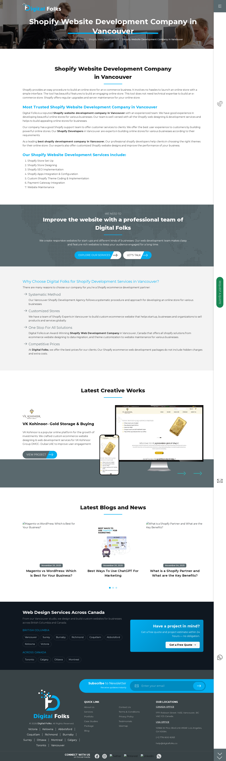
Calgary (44, 659)
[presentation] (181, 473)
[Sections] (220, 755)
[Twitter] (115, 756)
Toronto (29, 659)
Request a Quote (219, 292)
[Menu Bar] (220, 6)
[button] (110, 588)
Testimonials (125, 721)
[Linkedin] (147, 756)
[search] (199, 686)
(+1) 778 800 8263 (165, 737)
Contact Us (125, 707)
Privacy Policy (126, 716)
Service (53, 39)
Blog (86, 730)
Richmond (77, 637)
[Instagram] (104, 756)
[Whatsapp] (159, 756)
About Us (89, 707)
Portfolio (88, 716)
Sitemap (123, 726)
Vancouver (31, 637)
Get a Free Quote (181, 644)
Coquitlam (95, 637)
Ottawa (58, 659)
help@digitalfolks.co (166, 743)
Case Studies (91, 721)
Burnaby (61, 637)
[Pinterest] (131, 756)
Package (89, 726)
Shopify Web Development (104, 39)
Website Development (72, 39)
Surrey (46, 637)
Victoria (45, 644)
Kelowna (30, 644)
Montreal (74, 659)
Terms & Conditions (129, 711)
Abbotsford (113, 637)
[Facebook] (97, 756)
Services (88, 711)
